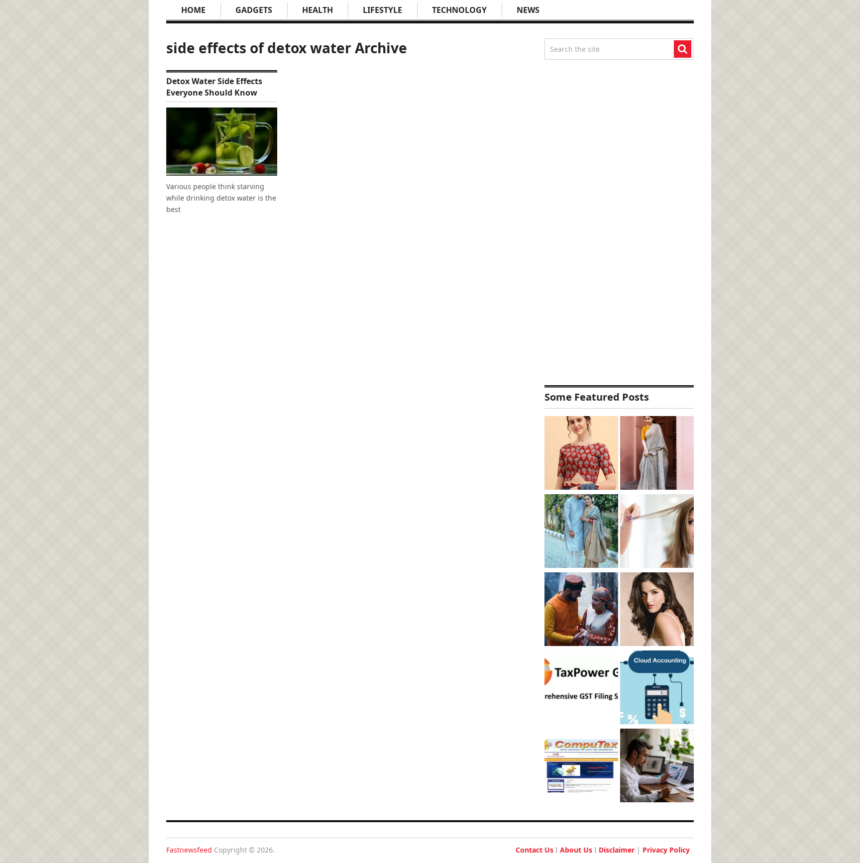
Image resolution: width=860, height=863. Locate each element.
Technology (459, 9)
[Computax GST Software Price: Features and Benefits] (581, 767)
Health (317, 9)
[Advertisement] (619, 222)
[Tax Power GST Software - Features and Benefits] (581, 688)
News (528, 9)
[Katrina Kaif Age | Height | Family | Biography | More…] (657, 610)
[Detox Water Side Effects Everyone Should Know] (221, 142)
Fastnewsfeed (189, 850)
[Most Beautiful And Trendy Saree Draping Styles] (657, 454)
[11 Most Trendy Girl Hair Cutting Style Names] (657, 532)
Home (193, 9)
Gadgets (253, 9)
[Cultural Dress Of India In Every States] (581, 532)
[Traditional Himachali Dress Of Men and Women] (581, 610)
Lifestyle (382, 9)
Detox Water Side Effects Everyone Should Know (214, 87)
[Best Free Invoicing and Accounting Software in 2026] (657, 767)
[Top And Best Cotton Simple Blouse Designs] (581, 454)
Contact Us (534, 850)
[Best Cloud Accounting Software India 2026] (657, 688)
